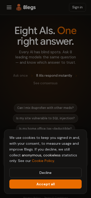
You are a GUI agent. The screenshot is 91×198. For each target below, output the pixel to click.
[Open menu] (9, 7)
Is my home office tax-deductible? (45, 129)
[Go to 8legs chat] (26, 7)
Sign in (77, 7)
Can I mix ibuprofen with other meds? (45, 108)
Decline (45, 172)
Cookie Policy (43, 160)
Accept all (45, 184)
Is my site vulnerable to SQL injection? (45, 118)
